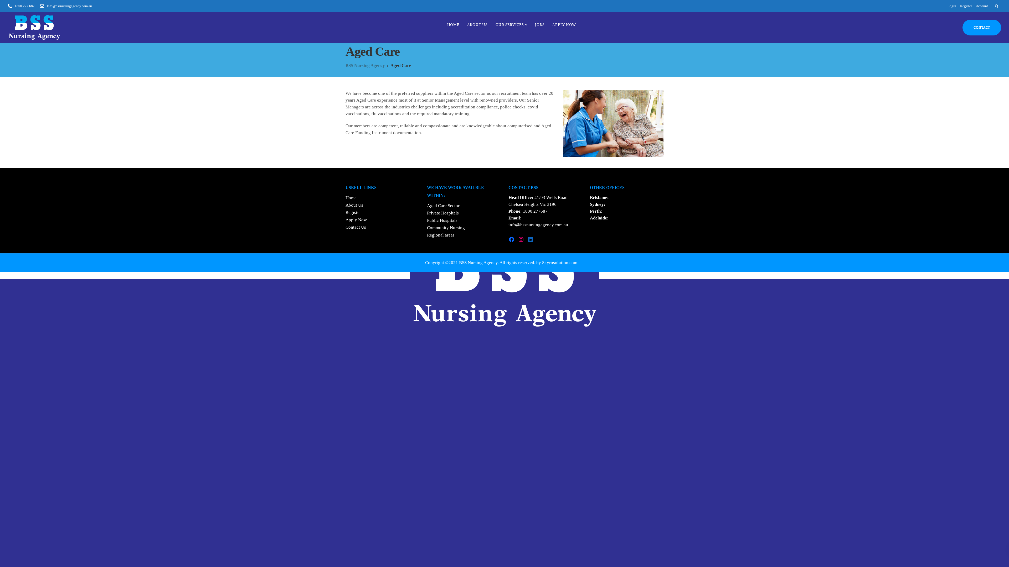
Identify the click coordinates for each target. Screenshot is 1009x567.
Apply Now (564, 25)
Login (952, 6)
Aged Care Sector (443, 205)
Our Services (510, 25)
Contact (982, 27)
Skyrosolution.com (559, 262)
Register (966, 6)
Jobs (539, 25)
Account (982, 6)
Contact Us (356, 227)
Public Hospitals (442, 220)
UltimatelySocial (543, 275)
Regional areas (441, 235)
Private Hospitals (443, 213)
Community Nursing (446, 227)
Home (453, 25)
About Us (477, 25)
